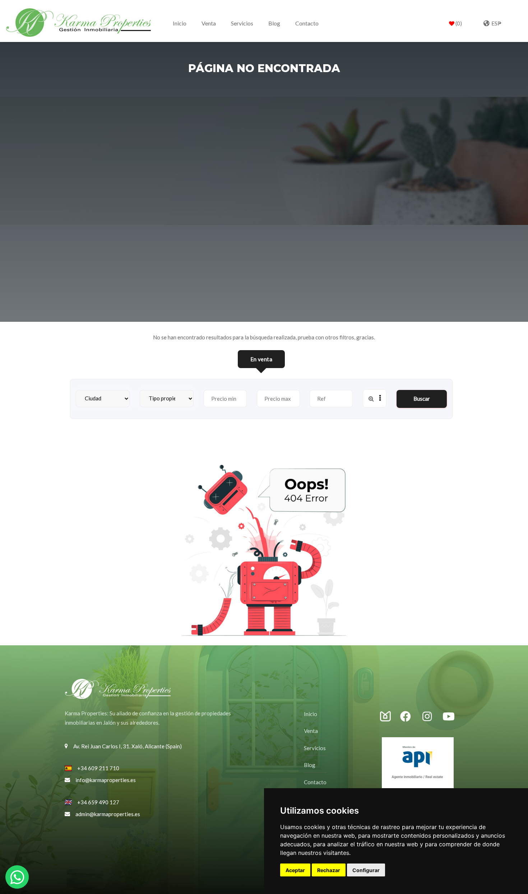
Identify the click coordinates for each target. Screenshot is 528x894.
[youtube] (448, 717)
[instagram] (389, 716)
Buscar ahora (421, 401)
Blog (274, 23)
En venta (261, 359)
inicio (179, 23)
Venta (209, 23)
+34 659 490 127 (98, 802)
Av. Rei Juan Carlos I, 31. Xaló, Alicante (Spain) (127, 746)
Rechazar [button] (328, 870)
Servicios (242, 23)
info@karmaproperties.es (105, 780)
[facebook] (409, 717)
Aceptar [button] (295, 870)
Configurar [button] (366, 870)
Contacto (307, 23)
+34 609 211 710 (98, 768)
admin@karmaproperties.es (107, 814)
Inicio (310, 714)
